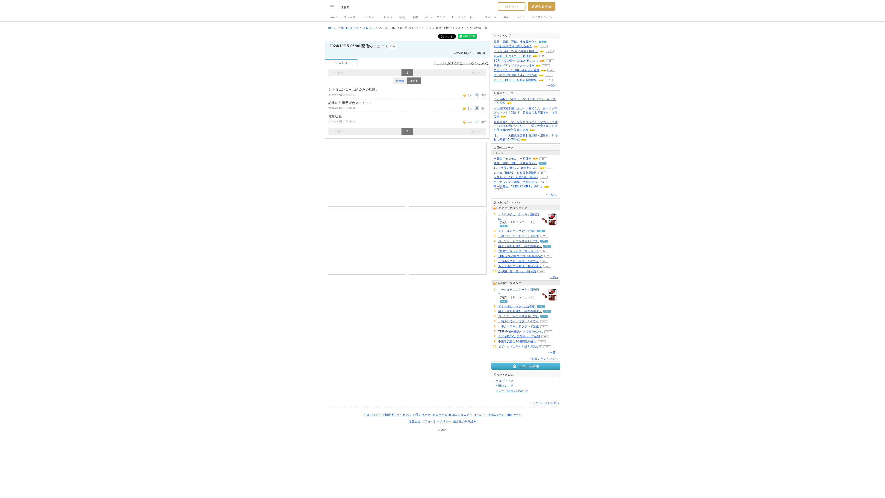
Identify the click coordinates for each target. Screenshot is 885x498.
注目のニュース (503, 147)
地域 (415, 17)
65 (544, 241)
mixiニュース (350, 28)
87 (541, 231)
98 (503, 226)
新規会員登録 (541, 6)
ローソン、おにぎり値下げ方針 (518, 241)
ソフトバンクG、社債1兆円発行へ (516, 177)
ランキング (500, 202)
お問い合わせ (422, 414)
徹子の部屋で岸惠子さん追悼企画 (515, 75)
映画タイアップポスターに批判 (514, 65)
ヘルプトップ (504, 380)
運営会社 (414, 421)
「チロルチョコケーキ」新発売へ (518, 216)
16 (546, 65)
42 (549, 51)
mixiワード (514, 414)
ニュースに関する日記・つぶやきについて (461, 63)
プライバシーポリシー (436, 421)
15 (543, 56)
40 (544, 261)
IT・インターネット (465, 17)
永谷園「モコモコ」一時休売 (512, 56)
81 (542, 42)
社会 (402, 17)
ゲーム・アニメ (435, 17)
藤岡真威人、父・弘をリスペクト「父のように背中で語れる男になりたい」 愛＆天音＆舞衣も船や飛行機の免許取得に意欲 (526, 126)
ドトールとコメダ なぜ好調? (517, 231)
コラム (520, 17)
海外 (506, 17)
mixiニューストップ (343, 17)
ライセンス (404, 414)
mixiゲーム (440, 414)
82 (542, 163)
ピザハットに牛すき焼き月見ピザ (520, 346)
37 (550, 168)
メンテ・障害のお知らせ (512, 390)
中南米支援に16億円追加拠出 (517, 341)
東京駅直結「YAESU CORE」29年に (518, 186)
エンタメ (368, 17)
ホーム (332, 28)
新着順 (400, 81)
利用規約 (389, 414)
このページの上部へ (546, 403)
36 (550, 60)
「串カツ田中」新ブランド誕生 (518, 236)
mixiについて (372, 414)
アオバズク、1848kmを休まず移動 (517, 70)
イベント (480, 414)
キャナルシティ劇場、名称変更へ (515, 182)
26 (551, 70)
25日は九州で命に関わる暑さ (513, 46)
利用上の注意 (504, 385)
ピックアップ (502, 35)
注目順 (414, 81)
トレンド (386, 17)
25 (541, 341)
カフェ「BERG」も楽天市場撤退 (515, 80)
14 (542, 182)
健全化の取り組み (464, 421)
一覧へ (552, 85)
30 (545, 336)
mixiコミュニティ (460, 414)
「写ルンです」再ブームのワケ (518, 261)
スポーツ (490, 17)
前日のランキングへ (545, 358)
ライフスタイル (542, 17)
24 (547, 346)
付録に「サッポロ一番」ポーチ (518, 251)
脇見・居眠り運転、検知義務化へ (515, 41)
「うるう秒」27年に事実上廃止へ (516, 51)
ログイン (511, 6)
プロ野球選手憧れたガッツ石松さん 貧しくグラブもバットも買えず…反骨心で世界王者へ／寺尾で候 (526, 112)
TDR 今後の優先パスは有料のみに (516, 60)
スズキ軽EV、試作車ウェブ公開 (519, 336)
